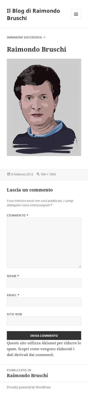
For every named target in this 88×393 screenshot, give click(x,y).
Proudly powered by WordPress (29, 387)
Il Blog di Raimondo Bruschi (33, 14)
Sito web (14, 314)
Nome (13, 276)
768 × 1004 (48, 174)
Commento (18, 215)
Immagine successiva (24, 37)
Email (13, 295)
